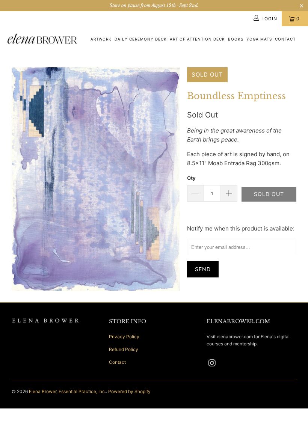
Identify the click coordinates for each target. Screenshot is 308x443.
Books (235, 39)
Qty (191, 178)
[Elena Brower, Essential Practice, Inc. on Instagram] (212, 363)
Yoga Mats (259, 39)
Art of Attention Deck (197, 39)
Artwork (101, 39)
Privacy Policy (124, 336)
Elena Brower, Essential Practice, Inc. (67, 391)
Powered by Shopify (129, 391)
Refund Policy (123, 349)
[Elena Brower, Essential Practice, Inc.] (42, 39)
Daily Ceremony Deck (141, 39)
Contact (285, 39)
